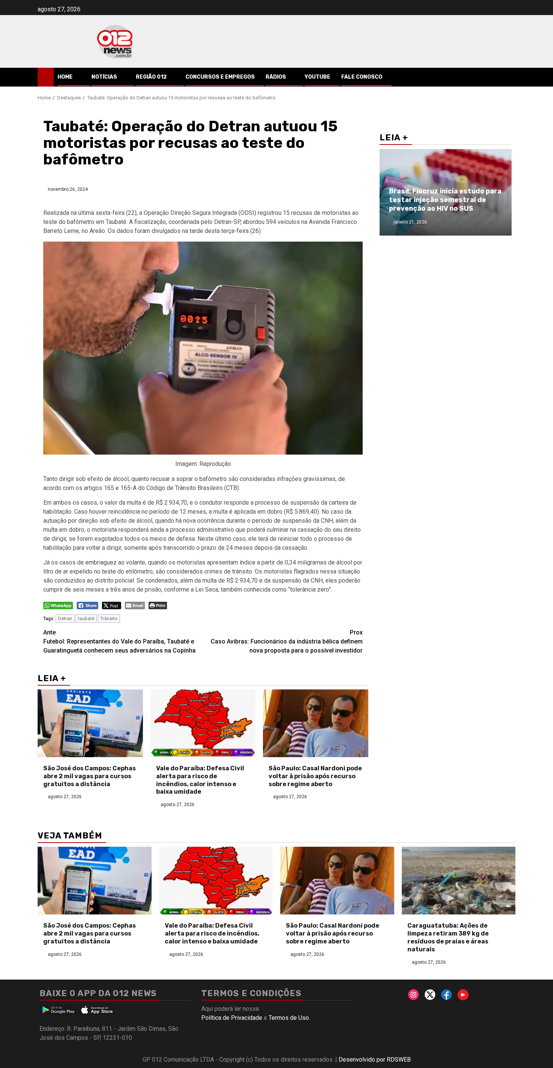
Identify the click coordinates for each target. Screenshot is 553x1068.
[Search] (510, 77)
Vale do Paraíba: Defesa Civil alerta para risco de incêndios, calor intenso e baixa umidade (200, 780)
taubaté (86, 618)
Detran (65, 618)
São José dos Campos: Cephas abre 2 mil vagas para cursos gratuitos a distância (89, 776)
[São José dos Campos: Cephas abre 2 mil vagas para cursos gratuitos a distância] (90, 723)
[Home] (45, 77)
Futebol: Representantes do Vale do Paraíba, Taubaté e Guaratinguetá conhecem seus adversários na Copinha (119, 641)
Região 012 (151, 77)
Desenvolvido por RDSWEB (375, 1059)
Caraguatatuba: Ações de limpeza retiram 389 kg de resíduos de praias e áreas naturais (448, 937)
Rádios (276, 77)
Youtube (317, 77)
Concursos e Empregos (220, 77)
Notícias (104, 77)
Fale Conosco (361, 77)
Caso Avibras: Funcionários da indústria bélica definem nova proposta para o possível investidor (287, 641)
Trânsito (109, 618)
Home (65, 77)
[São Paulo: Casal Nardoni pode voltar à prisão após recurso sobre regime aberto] (315, 723)
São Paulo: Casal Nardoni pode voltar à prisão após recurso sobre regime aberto (315, 776)
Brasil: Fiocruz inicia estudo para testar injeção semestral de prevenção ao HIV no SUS (445, 200)
